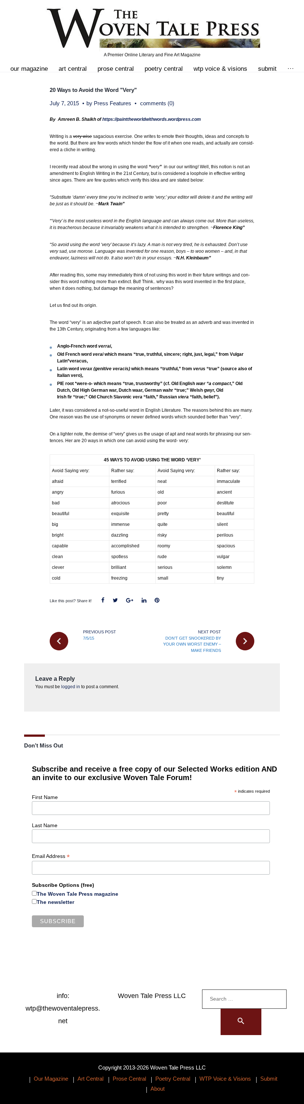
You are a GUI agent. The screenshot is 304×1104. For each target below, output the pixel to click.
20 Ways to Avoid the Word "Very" (93, 90)
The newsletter (55, 902)
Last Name (44, 825)
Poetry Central (164, 69)
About (158, 1088)
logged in (70, 686)
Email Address (51, 856)
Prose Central (116, 69)
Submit (267, 69)
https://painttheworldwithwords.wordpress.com (151, 119)
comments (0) (157, 103)
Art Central (73, 69)
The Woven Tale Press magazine (77, 894)
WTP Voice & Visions (220, 69)
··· (290, 69)
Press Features (112, 103)
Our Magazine (29, 69)
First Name (45, 797)
